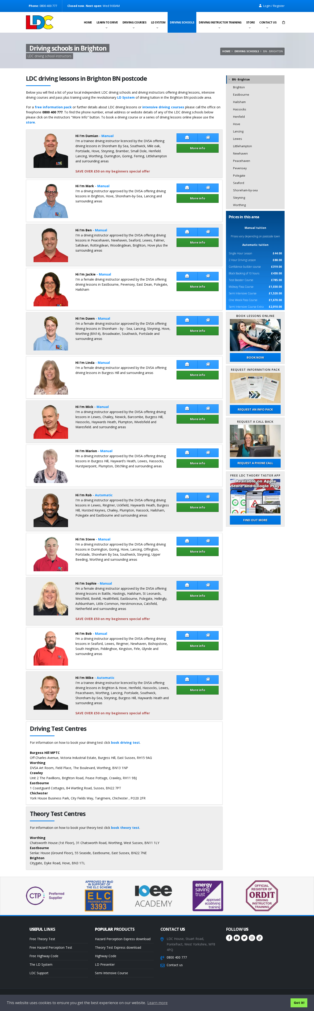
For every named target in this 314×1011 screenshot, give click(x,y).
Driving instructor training (220, 22)
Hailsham (239, 102)
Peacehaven (241, 161)
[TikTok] (259, 938)
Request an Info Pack (255, 409)
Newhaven (240, 153)
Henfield (239, 117)
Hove (236, 124)
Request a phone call (255, 463)
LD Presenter (105, 964)
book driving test (125, 742)
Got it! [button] (299, 1002)
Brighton (239, 87)
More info (197, 148)
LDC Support (39, 973)
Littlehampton (242, 146)
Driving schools (182, 22)
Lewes (237, 139)
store (30, 122)
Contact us (267, 22)
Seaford (238, 183)
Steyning (239, 198)
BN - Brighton (241, 79)
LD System (158, 22)
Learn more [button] (157, 1002)
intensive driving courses (163, 107)
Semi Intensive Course (111, 973)
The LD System (40, 964)
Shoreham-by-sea (245, 190)
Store (250, 22)
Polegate (239, 176)
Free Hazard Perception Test (50, 947)
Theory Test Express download (118, 947)
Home (88, 22)
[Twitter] (244, 938)
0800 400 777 (177, 957)
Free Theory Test (42, 939)
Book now (255, 357)
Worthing (239, 205)
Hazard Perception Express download (123, 939)
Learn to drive (107, 22)
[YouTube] (237, 938)
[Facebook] (229, 938)
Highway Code (105, 956)
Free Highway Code (43, 956)
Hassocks (239, 109)
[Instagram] (252, 938)
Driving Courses (134, 22)
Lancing (238, 131)
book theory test (125, 827)
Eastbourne (241, 95)
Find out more (255, 520)
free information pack (53, 107)
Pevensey (240, 168)
